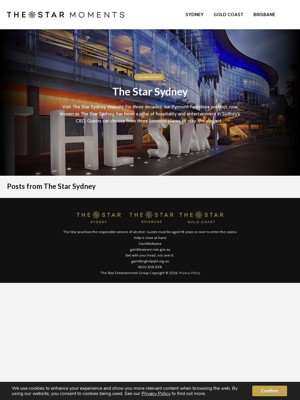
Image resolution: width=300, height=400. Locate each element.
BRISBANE (264, 14)
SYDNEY (194, 14)
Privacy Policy (189, 273)
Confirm (269, 391)
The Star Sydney (149, 77)
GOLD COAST (228, 14)
